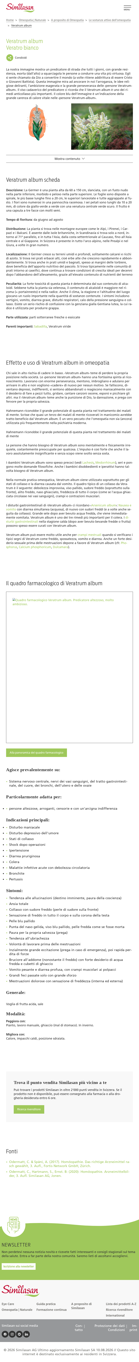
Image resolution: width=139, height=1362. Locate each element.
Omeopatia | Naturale (32, 20)
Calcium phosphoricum (35, 547)
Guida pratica (46, 1304)
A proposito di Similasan (81, 1306)
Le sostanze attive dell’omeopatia (110, 20)
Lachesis (88, 463)
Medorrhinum (105, 463)
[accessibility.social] (5, 1334)
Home (10, 20)
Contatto (79, 1328)
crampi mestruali (89, 535)
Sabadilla (40, 326)
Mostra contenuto (67, 159)
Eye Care (8, 1304)
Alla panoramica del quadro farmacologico (36, 752)
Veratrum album (21, 25)
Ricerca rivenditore (29, 1109)
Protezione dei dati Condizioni (110, 1328)
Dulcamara (60, 547)
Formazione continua (51, 1310)
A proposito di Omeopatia (67, 20)
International (115, 1315)
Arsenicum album (103, 505)
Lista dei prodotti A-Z (121, 1304)
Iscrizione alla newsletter (18, 1266)
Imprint (133, 1328)
